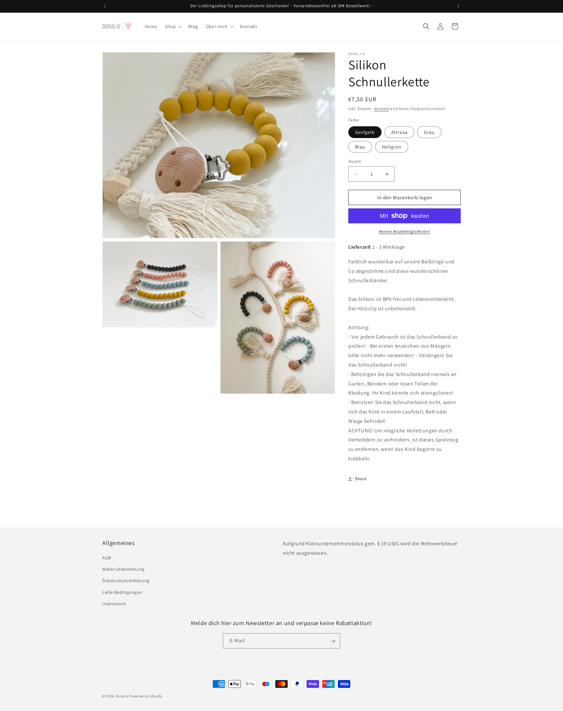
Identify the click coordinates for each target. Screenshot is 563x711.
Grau (429, 132)
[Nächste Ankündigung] (458, 6)
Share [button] (361, 478)
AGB (106, 558)
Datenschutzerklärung (126, 581)
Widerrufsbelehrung (123, 569)
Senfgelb (365, 132)
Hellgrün (391, 147)
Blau (360, 147)
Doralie (122, 696)
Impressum (114, 603)
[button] (172, 26)
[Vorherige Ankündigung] (104, 6)
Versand (381, 108)
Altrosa (399, 132)
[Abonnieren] (332, 641)
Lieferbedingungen (122, 592)
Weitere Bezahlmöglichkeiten (404, 231)
